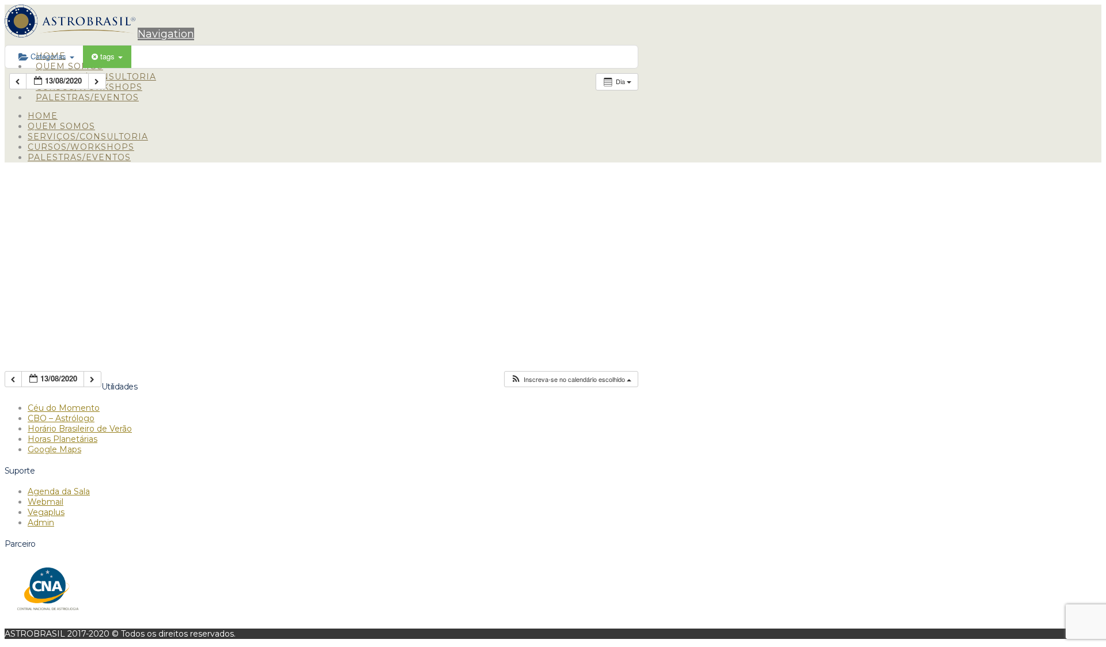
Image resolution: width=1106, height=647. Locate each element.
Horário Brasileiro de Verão (80, 428)
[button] (166, 34)
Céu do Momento (64, 408)
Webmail (45, 502)
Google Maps (54, 449)
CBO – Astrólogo (61, 418)
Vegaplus (46, 512)
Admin (41, 522)
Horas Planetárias (62, 439)
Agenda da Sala (59, 491)
